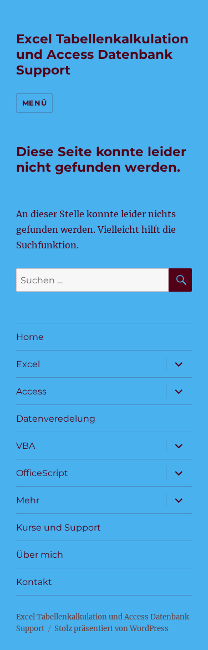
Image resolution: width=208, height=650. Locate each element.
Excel (28, 364)
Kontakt (34, 582)
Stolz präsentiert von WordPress (111, 628)
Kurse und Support (58, 527)
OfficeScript (42, 473)
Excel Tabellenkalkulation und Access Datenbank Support (102, 54)
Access (31, 391)
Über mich (39, 554)
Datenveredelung (55, 418)
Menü (34, 102)
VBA (25, 446)
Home (30, 337)
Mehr (27, 500)
